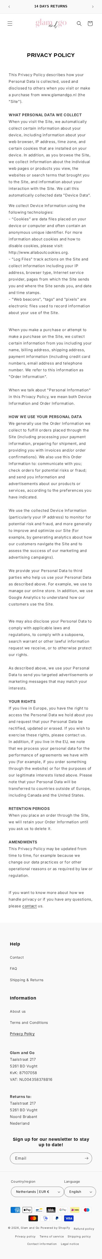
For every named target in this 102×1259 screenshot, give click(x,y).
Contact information (42, 1244)
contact (29, 906)
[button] (9, 23)
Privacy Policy (22, 1033)
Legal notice (70, 1244)
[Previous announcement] (9, 6)
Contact (17, 957)
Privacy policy (25, 1236)
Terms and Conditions (29, 1022)
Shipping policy (79, 1236)
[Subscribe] (86, 1158)
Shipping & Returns (27, 980)
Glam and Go (30, 1228)
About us (18, 1011)
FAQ (13, 968)
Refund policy (84, 1228)
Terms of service (52, 1236)
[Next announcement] (92, 6)
